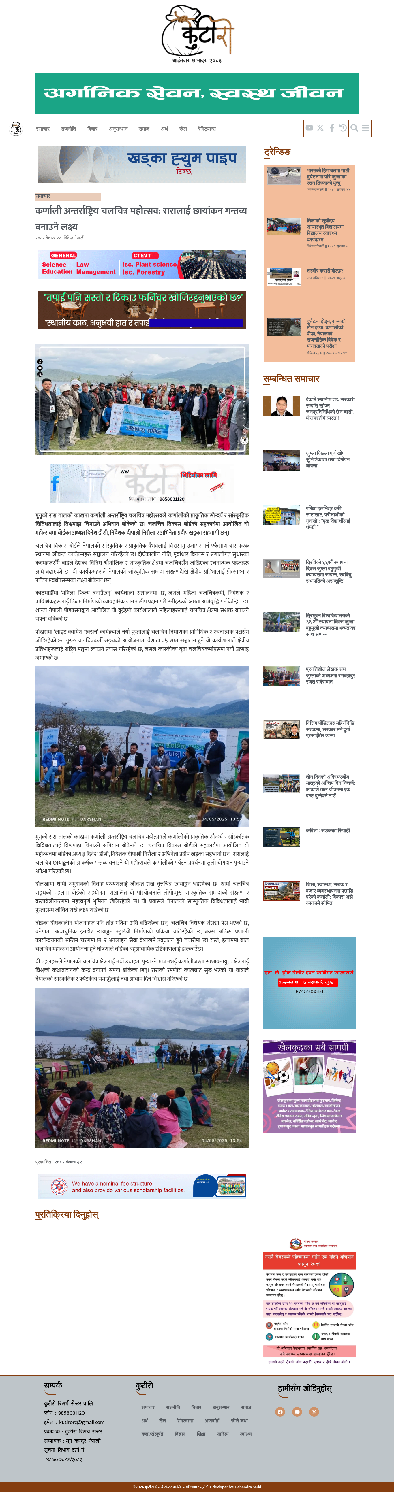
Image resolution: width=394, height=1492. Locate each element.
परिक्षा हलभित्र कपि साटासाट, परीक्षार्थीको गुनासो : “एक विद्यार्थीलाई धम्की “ (328, 517)
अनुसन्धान (118, 129)
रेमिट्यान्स (207, 129)
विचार (92, 129)
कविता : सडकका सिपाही (328, 830)
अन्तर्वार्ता (212, 1421)
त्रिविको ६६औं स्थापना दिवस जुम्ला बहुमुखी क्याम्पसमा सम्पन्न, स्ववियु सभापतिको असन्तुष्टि (328, 571)
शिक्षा (201, 1434)
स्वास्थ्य (246, 1434)
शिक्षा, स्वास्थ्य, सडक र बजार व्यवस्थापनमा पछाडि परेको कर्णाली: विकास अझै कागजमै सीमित (329, 893)
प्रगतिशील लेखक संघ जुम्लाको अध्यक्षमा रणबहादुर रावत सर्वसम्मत (330, 675)
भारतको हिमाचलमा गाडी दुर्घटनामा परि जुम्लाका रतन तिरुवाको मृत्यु (328, 176)
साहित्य (222, 1434)
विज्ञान (180, 1434)
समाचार (42, 129)
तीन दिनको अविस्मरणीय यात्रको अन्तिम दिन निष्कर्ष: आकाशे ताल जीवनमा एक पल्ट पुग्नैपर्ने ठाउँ (330, 786)
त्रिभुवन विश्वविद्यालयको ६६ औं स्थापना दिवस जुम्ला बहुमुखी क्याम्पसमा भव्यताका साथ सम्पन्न (330, 624)
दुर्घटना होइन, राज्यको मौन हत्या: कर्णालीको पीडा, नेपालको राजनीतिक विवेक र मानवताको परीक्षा (326, 333)
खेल (183, 129)
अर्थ (164, 129)
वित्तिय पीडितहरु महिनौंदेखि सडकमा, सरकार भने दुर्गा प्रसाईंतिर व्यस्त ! (330, 729)
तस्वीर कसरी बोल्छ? (325, 271)
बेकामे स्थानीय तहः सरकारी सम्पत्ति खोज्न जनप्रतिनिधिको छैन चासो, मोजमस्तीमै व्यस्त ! (330, 408)
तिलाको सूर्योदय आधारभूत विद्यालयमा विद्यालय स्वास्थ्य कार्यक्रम (325, 230)
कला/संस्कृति (152, 1434)
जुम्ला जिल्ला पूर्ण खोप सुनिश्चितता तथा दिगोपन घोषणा (328, 459)
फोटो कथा (239, 1421)
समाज (144, 129)
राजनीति (68, 129)
